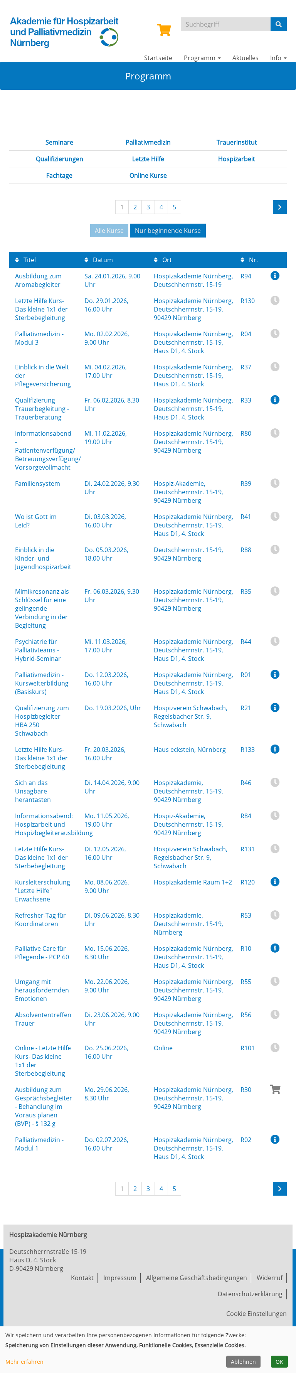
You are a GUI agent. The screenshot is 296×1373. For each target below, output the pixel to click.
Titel (29, 260)
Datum (102, 260)
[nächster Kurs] (280, 207)
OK (279, 1361)
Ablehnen (243, 1361)
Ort (166, 260)
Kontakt (82, 1278)
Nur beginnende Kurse (168, 230)
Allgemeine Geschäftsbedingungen (196, 1278)
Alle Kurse (109, 230)
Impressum (119, 1278)
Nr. (252, 260)
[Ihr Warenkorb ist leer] (164, 32)
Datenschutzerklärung (250, 1294)
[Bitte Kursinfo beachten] (275, 275)
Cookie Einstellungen (256, 1313)
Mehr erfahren (24, 1361)
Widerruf (270, 1278)
